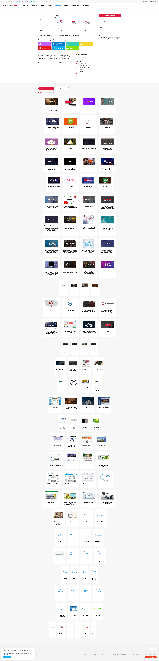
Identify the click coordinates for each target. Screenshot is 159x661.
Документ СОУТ (131, 654)
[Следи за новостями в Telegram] (155, 648)
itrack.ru (101, 24)
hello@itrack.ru (102, 33)
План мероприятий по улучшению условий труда (145, 654)
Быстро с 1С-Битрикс (150, 657)
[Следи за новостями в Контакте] (147, 648)
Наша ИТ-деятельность (105, 654)
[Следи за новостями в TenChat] (151, 648)
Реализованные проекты (46, 88)
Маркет (61, 88)
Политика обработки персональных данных (91, 654)
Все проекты (41, 92)
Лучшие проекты (50, 92)
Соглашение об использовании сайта (119, 654)
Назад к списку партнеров (46, 10)
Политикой (5, 654)
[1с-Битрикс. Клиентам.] (7, 5)
